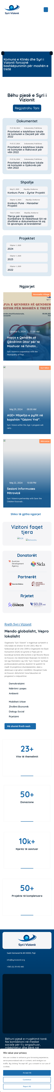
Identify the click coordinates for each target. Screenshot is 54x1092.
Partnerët (27, 576)
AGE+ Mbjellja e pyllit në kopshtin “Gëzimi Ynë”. (25, 417)
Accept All (27, 1073)
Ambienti (13, 693)
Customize (27, 1079)
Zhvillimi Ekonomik (19, 706)
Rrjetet (27, 595)
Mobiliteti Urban (17, 701)
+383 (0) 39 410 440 (15, 967)
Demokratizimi (16, 683)
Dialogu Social (16, 711)
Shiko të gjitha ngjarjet (26, 514)
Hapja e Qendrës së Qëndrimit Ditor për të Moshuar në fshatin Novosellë (23, 342)
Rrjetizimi (14, 716)
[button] (2, 53)
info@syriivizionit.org (16, 960)
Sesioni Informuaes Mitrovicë (21, 491)
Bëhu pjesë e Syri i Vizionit (27, 97)
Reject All (27, 1086)
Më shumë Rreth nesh (18, 726)
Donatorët (27, 555)
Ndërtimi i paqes (17, 688)
